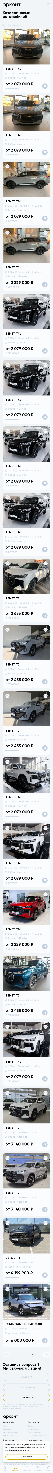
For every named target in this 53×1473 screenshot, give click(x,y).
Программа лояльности (37, 1435)
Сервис (31, 1426)
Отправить (26, 1397)
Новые (5, 1426)
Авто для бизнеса (10, 1435)
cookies (27, 1447)
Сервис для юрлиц (35, 1432)
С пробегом (7, 1429)
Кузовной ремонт (34, 1429)
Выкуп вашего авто (10, 1432)
